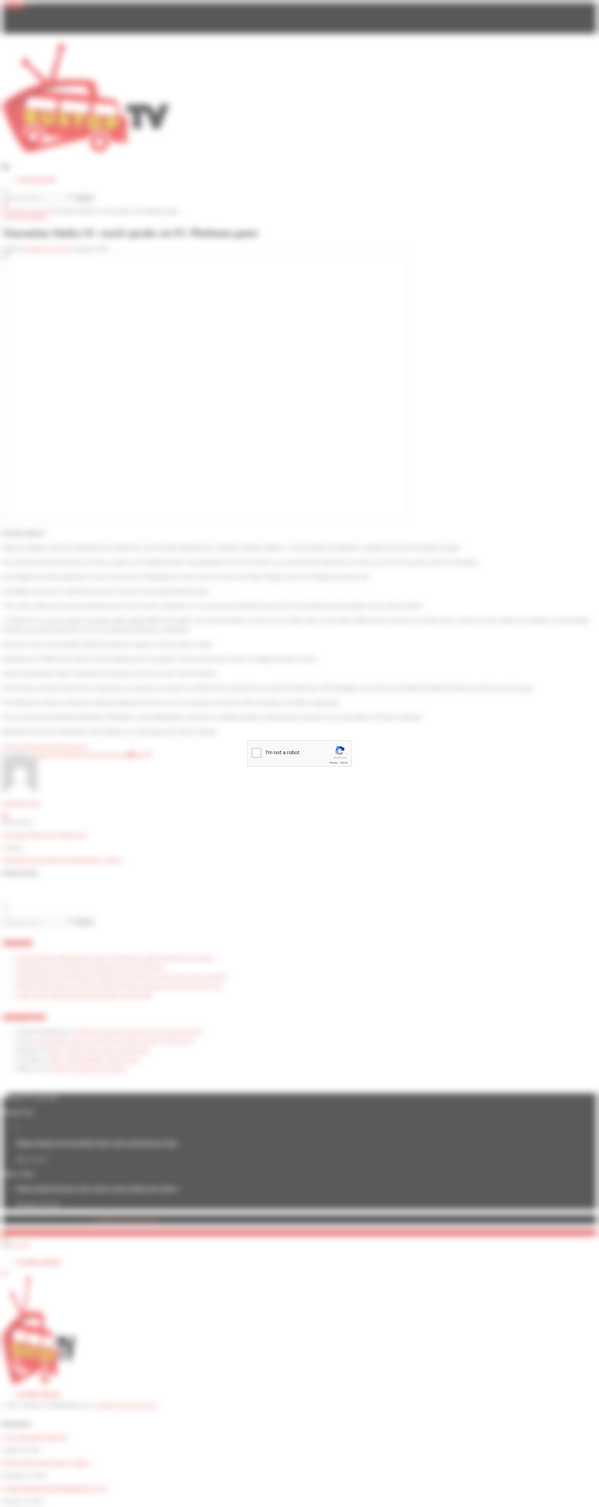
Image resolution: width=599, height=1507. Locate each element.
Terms (343, 762)
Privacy (333, 762)
